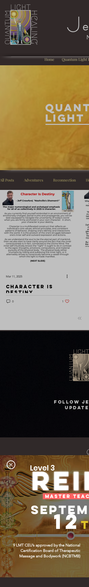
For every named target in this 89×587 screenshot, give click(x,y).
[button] (11, 464)
